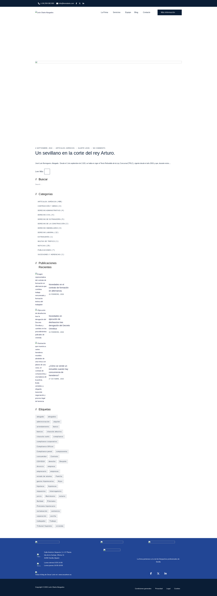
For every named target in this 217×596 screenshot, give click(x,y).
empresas (54, 471)
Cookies (177, 588)
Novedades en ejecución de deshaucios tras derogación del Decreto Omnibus (59, 322)
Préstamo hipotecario (46, 506)
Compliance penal (44, 451)
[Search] (67, 184)
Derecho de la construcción (51, 224)
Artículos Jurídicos (65, 148)
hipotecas (52, 486)
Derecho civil (44, 215)
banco (55, 426)
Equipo (128, 12)
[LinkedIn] (165, 573)
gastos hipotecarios (45, 481)
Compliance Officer (45, 446)
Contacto (146, 12)
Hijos (60, 481)
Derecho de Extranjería (49, 219)
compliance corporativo (47, 441)
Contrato (54, 456)
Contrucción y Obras (48, 206)
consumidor (42, 456)
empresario (41, 471)
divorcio (40, 466)
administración (43, 422)
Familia (59, 476)
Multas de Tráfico (46, 241)
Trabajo (53, 521)
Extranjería (43, 237)
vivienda (59, 526)
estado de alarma (44, 476)
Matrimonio (50, 496)
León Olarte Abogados (56, 587)
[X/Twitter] (158, 573)
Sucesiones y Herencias (49, 254)
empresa (51, 466)
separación (41, 516)
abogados (52, 417)
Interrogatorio (55, 491)
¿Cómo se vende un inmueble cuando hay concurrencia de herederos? (58, 371)
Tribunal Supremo (44, 526)
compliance (58, 436)
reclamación (42, 511)
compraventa (61, 451)
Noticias (42, 246)
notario (62, 496)
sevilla (53, 516)
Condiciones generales (143, 588)
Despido (63, 461)
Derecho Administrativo (49, 210)
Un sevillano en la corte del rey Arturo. (75, 153)
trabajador (41, 521)
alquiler (57, 422)
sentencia (55, 511)
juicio (39, 496)
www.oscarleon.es (65, 574)
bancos (40, 431)
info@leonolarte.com (66, 3)
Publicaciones (44, 250)
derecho (52, 461)
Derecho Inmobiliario (48, 228)
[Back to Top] (212, 592)
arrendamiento (43, 426)
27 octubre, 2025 (56, 379)
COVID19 (41, 461)
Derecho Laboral (46, 232)
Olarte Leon (84, 148)
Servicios (116, 12)
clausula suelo (43, 436)
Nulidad (40, 501)
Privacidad (159, 588)
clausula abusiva (54, 431)
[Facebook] (151, 573)
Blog (136, 12)
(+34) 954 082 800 (47, 3)
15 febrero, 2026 (56, 294)
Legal (168, 588)
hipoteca (40, 486)
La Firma (104, 12)
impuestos (41, 491)
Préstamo (51, 501)
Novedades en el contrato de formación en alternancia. (58, 287)
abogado (40, 417)
